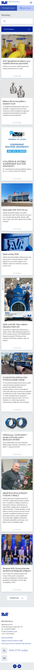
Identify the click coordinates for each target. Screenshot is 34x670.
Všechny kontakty (7, 638)
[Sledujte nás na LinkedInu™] (19, 666)
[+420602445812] (4, 651)
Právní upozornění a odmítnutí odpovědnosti (16, 643)
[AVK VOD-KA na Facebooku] (15, 666)
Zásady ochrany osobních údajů (12, 641)
